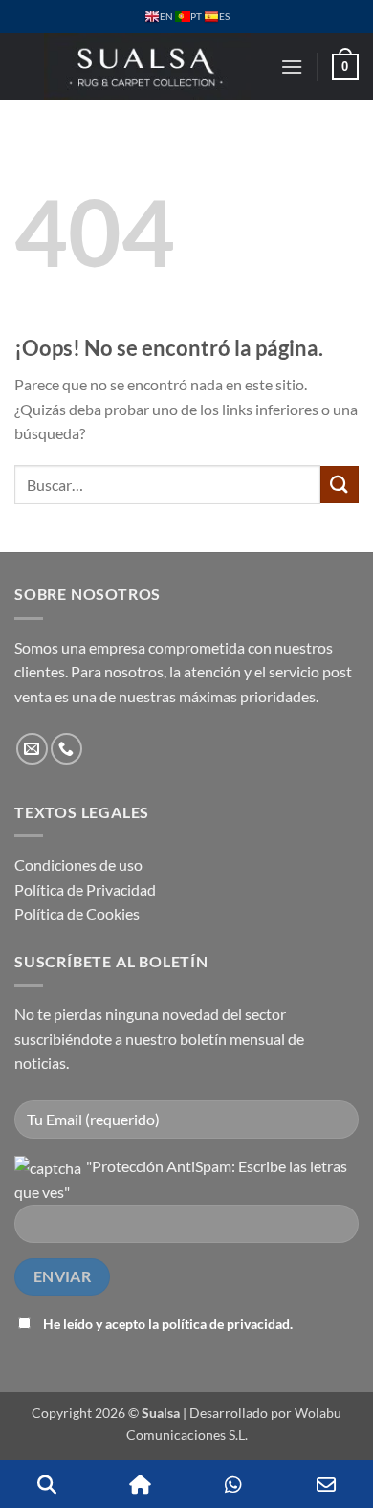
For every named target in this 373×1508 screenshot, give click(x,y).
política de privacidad (226, 1324)
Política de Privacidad (85, 889)
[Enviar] (339, 484)
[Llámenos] (66, 749)
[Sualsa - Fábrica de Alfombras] (147, 66)
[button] (291, 66)
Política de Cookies (77, 913)
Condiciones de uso (78, 864)
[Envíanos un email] (32, 749)
